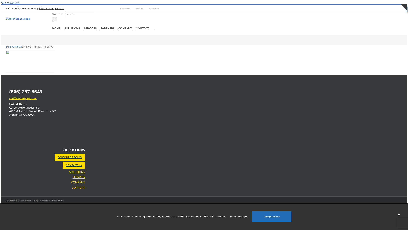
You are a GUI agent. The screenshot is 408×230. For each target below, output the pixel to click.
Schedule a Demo (70, 157)
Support (78, 187)
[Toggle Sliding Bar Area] (404, 13)
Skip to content (10, 3)
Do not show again (238, 216)
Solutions (77, 172)
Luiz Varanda (14, 46)
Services (79, 177)
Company (78, 182)
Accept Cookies (272, 216)
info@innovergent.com (51, 8)
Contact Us (74, 165)
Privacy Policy (57, 200)
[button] (154, 28)
